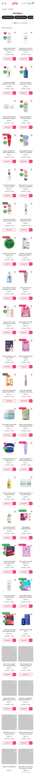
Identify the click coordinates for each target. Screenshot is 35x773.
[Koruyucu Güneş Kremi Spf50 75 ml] (25, 175)
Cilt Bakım (11, 9)
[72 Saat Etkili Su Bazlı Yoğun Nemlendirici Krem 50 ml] (9, 414)
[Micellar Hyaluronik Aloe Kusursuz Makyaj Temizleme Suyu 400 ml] (9, 688)
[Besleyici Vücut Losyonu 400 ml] (9, 722)
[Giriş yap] (22, 3)
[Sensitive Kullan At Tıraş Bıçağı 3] (25, 140)
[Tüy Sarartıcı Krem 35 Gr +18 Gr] (9, 346)
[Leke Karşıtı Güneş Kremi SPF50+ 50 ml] (25, 243)
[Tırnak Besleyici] (9, 756)
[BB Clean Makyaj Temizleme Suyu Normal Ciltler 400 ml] (9, 277)
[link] (8, 17)
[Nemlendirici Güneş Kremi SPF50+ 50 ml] (25, 688)
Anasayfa (4, 9)
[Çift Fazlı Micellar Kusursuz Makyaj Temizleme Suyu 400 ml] (25, 106)
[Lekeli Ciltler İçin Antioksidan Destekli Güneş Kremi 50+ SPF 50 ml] (9, 585)
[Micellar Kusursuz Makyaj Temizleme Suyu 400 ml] (9, 38)
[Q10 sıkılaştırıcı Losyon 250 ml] (9, 175)
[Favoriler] (26, 3)
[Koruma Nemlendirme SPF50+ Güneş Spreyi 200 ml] (25, 72)
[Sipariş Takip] (29, 3)
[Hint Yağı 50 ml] (25, 619)
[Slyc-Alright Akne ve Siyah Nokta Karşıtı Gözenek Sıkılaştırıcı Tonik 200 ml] (9, 654)
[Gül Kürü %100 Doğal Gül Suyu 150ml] (9, 311)
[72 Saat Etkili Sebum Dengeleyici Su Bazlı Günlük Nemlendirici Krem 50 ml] (25, 483)
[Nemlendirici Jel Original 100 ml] (9, 448)
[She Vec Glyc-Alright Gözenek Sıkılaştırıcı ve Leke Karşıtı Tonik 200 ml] (9, 483)
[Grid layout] (15, 23)
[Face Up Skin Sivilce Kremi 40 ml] (25, 209)
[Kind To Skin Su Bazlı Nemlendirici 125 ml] (25, 38)
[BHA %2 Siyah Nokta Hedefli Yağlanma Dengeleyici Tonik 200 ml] (9, 517)
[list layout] (13, 23)
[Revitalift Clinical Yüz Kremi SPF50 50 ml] (9, 72)
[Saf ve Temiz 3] (25, 722)
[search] (5, 3)
